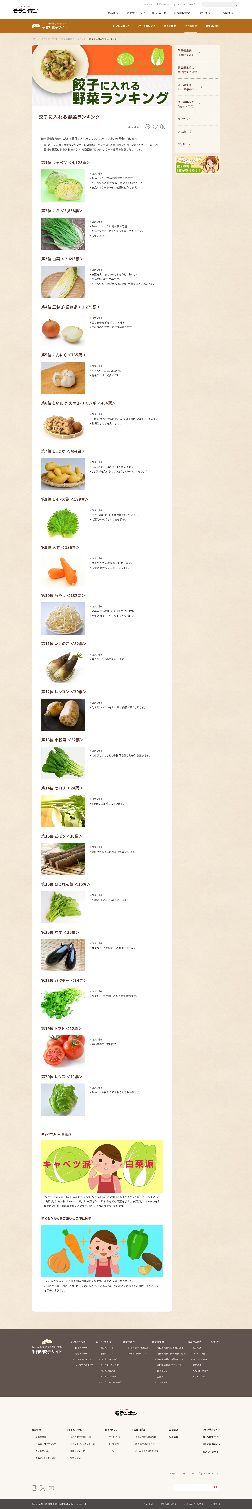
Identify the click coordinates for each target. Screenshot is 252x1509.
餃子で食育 (170, 25)
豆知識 (182, 131)
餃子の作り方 (81, 1347)
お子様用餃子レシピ (137, 1353)
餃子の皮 (197, 1347)
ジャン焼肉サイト (211, 1429)
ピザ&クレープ (200, 1376)
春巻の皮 (197, 1364)
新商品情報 (40, 1436)
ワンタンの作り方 (83, 1359)
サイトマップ (215, 1504)
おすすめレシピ (136, 13)
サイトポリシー (150, 1504)
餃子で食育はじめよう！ (139, 1347)
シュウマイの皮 (200, 1359)
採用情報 (228, 13)
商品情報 (113, 13)
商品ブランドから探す (45, 1457)
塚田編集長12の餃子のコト (187, 87)
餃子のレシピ (107, 1347)
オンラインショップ (186, 4)
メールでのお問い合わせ (147, 1450)
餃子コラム (184, 119)
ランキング (184, 144)
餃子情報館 (190, 25)
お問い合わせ (163, 4)
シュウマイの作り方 (84, 1364)
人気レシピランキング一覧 (82, 1443)
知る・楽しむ (159, 13)
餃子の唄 (215, 1341)
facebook (162, 126)
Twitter (155, 126)
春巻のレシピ (107, 1353)
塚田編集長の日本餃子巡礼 (186, 52)
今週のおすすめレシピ (80, 1436)
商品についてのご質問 (146, 1436)
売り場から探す (42, 1450)
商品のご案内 (213, 25)
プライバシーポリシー (169, 1504)
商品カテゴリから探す (45, 1443)
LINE (147, 126)
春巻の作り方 (81, 1353)
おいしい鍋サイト (211, 1451)
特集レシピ (75, 1457)
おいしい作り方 (121, 25)
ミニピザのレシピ (109, 1376)
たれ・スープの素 (201, 1370)
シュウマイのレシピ (110, 1364)
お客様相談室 (182, 13)
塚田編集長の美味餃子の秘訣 (187, 70)
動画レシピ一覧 (77, 1450)
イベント (113, 1450)
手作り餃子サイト (211, 1444)
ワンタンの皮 (199, 1353)
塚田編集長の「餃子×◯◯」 (186, 104)
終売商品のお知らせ (145, 1443)
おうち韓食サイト (211, 1437)
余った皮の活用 (108, 1370)
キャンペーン (115, 1436)
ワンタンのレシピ (109, 1359)
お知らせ (148, 4)
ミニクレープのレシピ (111, 1382)
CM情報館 (114, 1443)
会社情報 (205, 13)
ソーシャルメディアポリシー (194, 1504)
